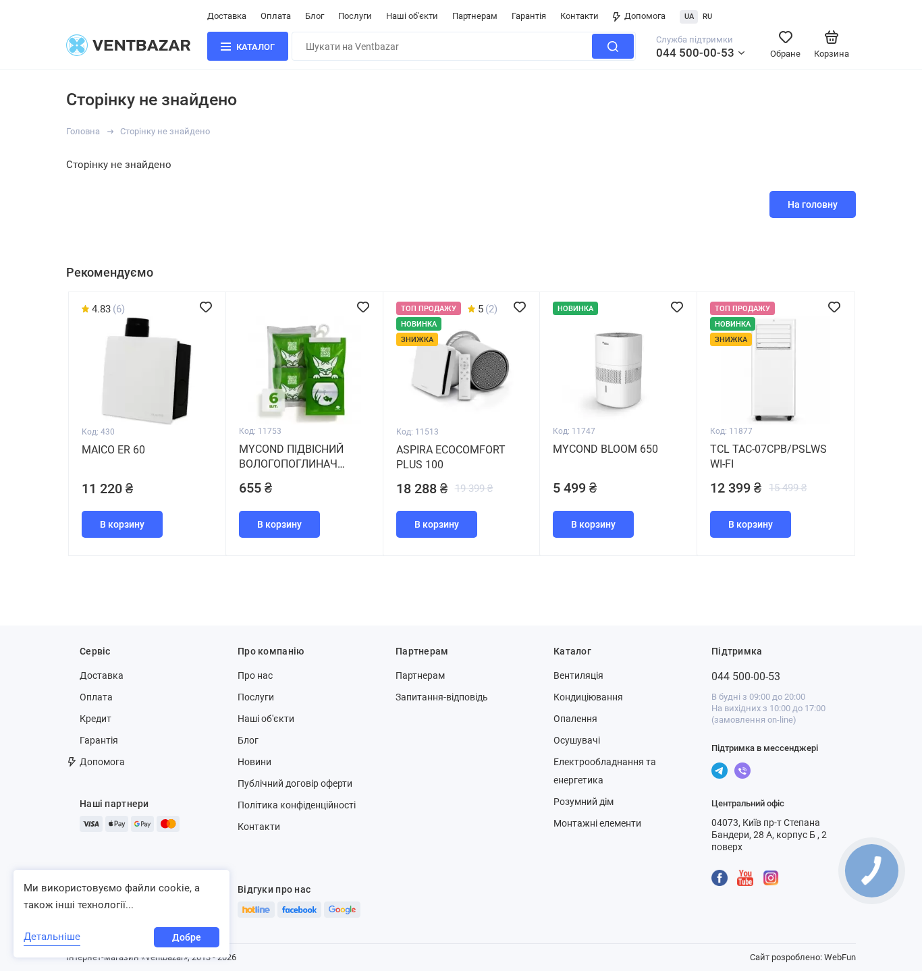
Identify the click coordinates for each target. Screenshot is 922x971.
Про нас (255, 675)
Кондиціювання (588, 697)
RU (707, 16)
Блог (314, 16)
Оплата (276, 16)
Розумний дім (583, 801)
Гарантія (529, 16)
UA (689, 16)
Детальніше (52, 937)
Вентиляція (578, 675)
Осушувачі (576, 740)
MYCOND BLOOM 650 (605, 449)
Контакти (579, 16)
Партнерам (474, 16)
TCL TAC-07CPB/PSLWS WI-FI (768, 456)
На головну (813, 204)
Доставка (226, 16)
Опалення (575, 718)
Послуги (355, 16)
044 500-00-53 (695, 52)
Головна (83, 131)
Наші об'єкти (412, 16)
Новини (254, 761)
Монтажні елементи (597, 823)
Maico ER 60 (113, 449)
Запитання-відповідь (442, 697)
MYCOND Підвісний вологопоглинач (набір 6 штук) (291, 457)
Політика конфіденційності (297, 805)
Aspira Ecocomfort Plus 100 (451, 457)
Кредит (95, 718)
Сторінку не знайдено (165, 131)
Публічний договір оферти (295, 783)
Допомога (645, 16)
